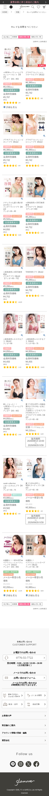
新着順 (14, 37)
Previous (3, 2)
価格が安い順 (36, 37)
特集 (17, 12)
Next (45, 2)
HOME (4, 12)
